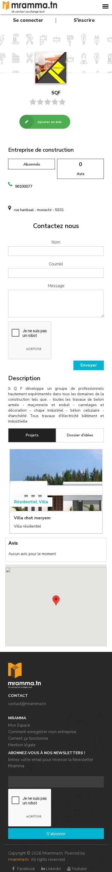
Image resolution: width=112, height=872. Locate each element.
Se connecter (28, 20)
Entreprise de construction (41, 150)
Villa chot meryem (32, 518)
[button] (56, 600)
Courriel (56, 264)
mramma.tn (18, 859)
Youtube (79, 868)
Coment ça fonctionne (28, 738)
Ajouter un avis (50, 122)
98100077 (23, 186)
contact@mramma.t (26, 703)
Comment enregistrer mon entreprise (42, 732)
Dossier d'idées (80, 435)
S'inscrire (84, 20)
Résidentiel (25, 502)
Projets (32, 435)
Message (56, 286)
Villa (43, 502)
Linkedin (53, 868)
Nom (56, 242)
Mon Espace (19, 725)
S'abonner (56, 834)
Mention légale (22, 745)
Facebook (25, 868)
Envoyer (88, 365)
